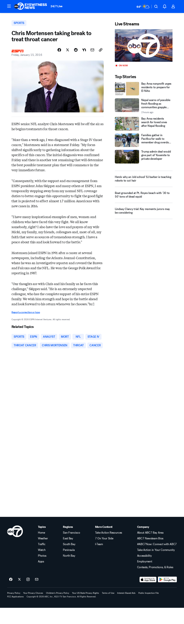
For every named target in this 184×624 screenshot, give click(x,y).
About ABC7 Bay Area (150, 532)
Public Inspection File (148, 593)
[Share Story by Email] (92, 50)
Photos (42, 555)
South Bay (69, 544)
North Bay (69, 555)
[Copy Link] (101, 50)
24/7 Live (56, 6)
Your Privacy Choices (33, 593)
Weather (43, 538)
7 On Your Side (104, 538)
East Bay (68, 538)
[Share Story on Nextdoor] (84, 50)
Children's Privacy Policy (57, 593)
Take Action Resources (108, 532)
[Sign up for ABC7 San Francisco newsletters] (36, 579)
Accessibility (144, 555)
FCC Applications (15, 597)
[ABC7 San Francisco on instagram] (28, 579)
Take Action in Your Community (156, 550)
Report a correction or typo (26, 312)
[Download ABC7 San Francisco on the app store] (148, 579)
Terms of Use (108, 593)
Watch (41, 550)
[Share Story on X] (68, 50)
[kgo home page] (15, 531)
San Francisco (71, 532)
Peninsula (69, 550)
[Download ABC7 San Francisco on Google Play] (167, 579)
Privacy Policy (13, 593)
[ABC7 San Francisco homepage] (30, 6)
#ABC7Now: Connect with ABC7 (157, 544)
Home (41, 532)
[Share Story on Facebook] (59, 50)
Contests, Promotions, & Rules (155, 567)
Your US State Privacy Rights (85, 593)
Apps (41, 561)
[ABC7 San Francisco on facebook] (10, 579)
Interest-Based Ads (126, 593)
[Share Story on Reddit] (76, 50)
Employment (144, 561)
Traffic (41, 544)
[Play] (143, 45)
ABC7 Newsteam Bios (150, 538)
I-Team (99, 544)
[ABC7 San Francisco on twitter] (19, 579)
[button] (9, 6)
